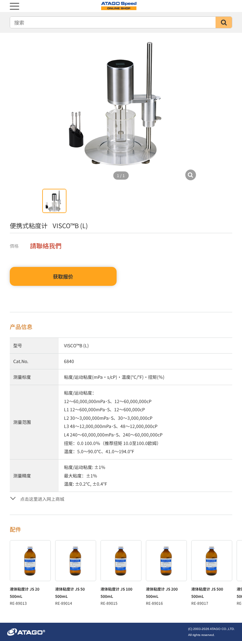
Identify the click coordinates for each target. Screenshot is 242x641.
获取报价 (63, 276)
